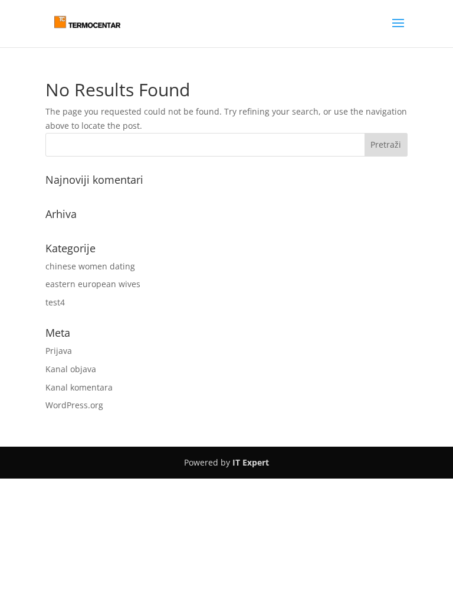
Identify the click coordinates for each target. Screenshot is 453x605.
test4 (55, 302)
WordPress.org (74, 405)
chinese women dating (90, 266)
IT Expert (250, 462)
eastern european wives (92, 284)
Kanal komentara (79, 387)
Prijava (58, 350)
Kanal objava (70, 369)
